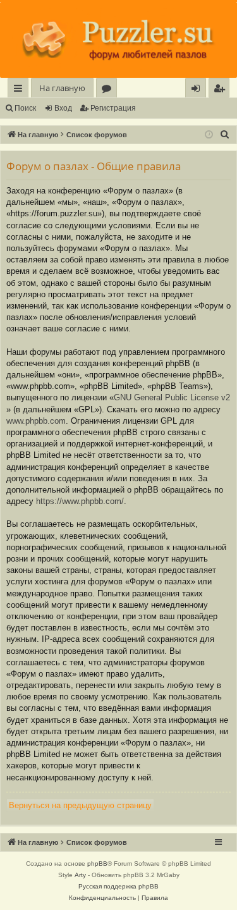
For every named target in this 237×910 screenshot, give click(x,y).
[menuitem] (219, 88)
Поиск (25, 108)
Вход (63, 108)
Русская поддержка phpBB (118, 886)
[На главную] (118, 40)
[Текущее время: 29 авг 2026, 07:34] (209, 135)
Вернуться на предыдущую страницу (80, 805)
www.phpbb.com (36, 421)
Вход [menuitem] (198, 90)
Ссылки (20, 90)
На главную (62, 88)
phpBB (97, 863)
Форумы (109, 90)
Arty (80, 874)
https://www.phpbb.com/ (80, 501)
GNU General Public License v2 (172, 397)
